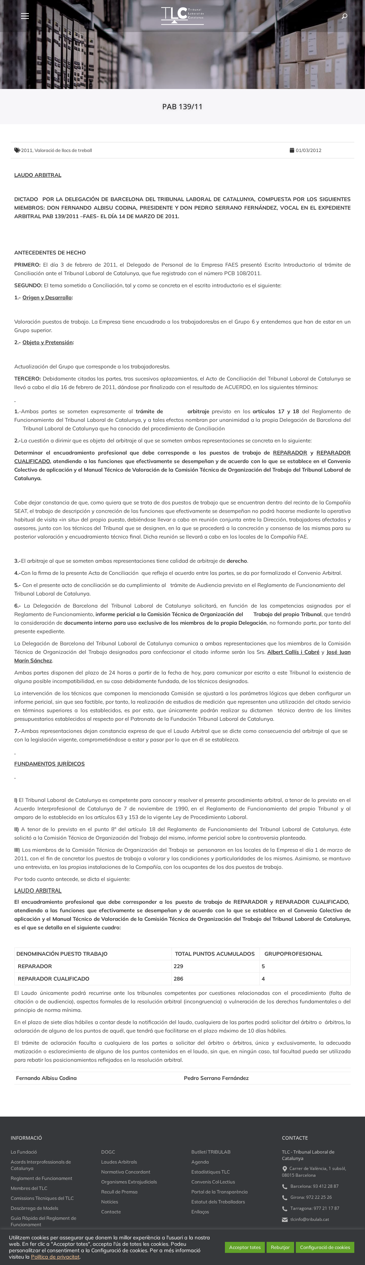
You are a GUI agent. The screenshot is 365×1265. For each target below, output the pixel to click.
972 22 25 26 (319, 1197)
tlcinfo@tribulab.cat (309, 1219)
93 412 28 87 (326, 1186)
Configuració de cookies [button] (325, 1247)
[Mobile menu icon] (25, 16)
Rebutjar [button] (280, 1247)
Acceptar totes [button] (245, 1247)
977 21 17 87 (326, 1208)
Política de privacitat (55, 1257)
